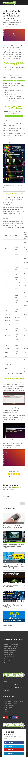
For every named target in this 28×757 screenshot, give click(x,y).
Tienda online (8, 663)
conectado (17, 487)
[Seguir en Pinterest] (7, 717)
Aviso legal (6, 709)
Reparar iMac (7, 665)
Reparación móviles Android (12, 644)
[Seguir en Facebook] (13, 717)
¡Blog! (21, 21)
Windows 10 (10, 410)
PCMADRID (8, 21)
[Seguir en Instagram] (16, 717)
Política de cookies (8, 707)
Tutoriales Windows (12, 24)
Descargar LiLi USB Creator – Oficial (14, 116)
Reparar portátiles (9, 652)
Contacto (6, 711)
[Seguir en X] (10, 717)
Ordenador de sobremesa (9, 22)
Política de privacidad (9, 705)
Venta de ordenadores (10, 648)
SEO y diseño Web (9, 656)
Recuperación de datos (10, 646)
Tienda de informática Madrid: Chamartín (14, 701)
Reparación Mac (8, 658)
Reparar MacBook (9, 654)
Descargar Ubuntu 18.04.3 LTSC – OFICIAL (14, 80)
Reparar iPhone (8, 660)
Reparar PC (7, 667)
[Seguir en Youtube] (4, 717)
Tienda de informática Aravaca (11, 703)
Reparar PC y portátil (10, 650)
